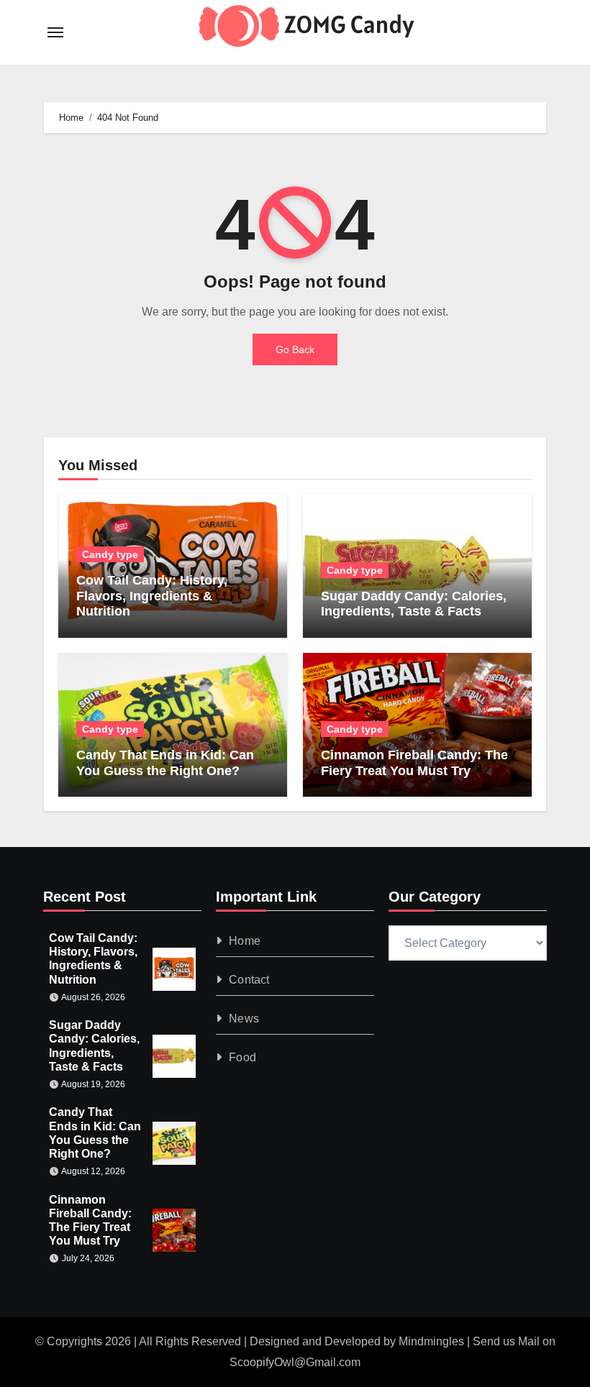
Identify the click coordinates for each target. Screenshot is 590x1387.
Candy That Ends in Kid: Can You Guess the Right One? (165, 763)
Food (242, 1057)
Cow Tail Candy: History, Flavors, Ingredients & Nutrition (151, 595)
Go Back (295, 349)
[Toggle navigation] (55, 32)
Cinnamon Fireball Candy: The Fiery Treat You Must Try (414, 763)
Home (244, 941)
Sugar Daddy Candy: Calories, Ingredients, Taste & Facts (414, 604)
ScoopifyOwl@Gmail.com (295, 1362)
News (244, 1018)
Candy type (110, 554)
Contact (249, 980)
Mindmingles (431, 1341)
